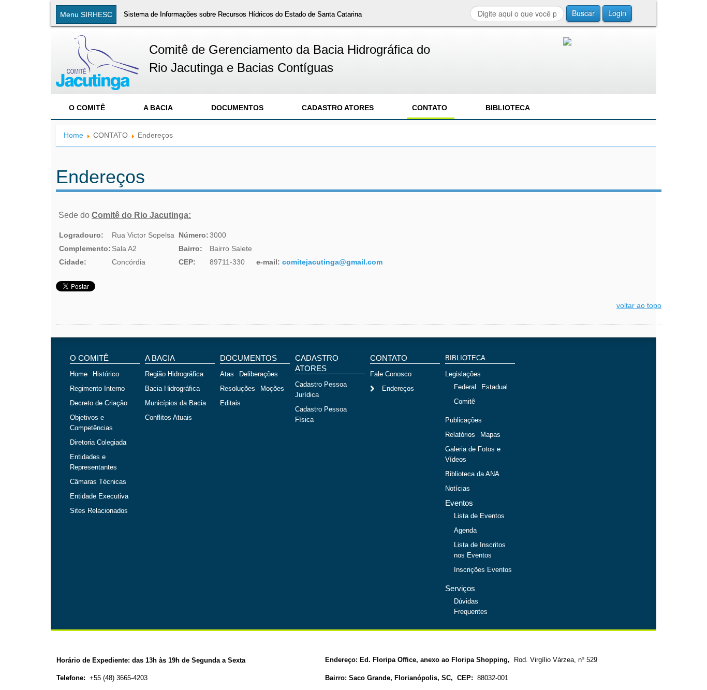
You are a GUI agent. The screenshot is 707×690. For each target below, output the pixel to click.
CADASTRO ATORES (338, 108)
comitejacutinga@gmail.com (332, 262)
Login (617, 13)
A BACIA (158, 108)
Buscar (583, 13)
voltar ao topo (638, 305)
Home (73, 135)
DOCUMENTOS (237, 108)
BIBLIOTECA (507, 108)
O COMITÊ (87, 108)
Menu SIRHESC (86, 14)
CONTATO (429, 108)
